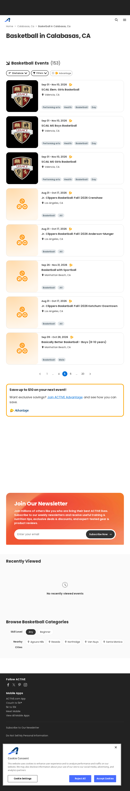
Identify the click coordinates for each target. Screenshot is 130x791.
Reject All (80, 778)
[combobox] (18, 73)
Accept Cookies (105, 778)
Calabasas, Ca (25, 26)
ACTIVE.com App (16, 698)
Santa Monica (114, 642)
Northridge (74, 642)
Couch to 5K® (14, 703)
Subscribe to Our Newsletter (22, 727)
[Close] (116, 747)
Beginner (45, 632)
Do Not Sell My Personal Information (27, 735)
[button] (40, 73)
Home (9, 26)
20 (82, 374)
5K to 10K (11, 707)
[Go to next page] (90, 373)
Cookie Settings (22, 778)
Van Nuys (93, 642)
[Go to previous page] (40, 373)
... (53, 374)
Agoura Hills (37, 642)
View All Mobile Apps (17, 715)
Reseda (55, 642)
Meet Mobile (13, 711)
